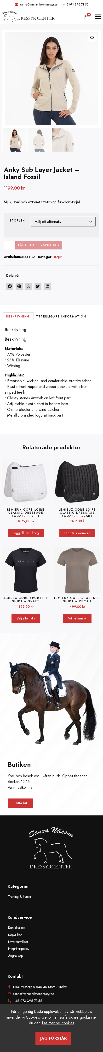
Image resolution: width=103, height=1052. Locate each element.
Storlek (17, 220)
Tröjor (57, 256)
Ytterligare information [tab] (61, 316)
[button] (98, 16)
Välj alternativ (26, 618)
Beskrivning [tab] (18, 316)
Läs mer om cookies (58, 1023)
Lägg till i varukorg (38, 245)
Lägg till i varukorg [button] (26, 533)
